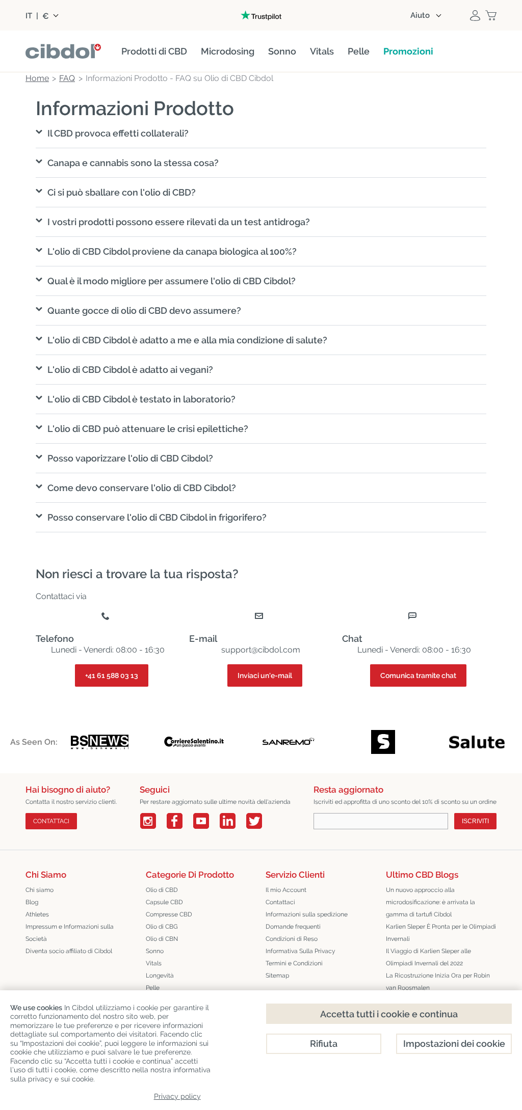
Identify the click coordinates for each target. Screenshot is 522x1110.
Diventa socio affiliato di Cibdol (68, 951)
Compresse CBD (169, 914)
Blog (31, 902)
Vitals (154, 963)
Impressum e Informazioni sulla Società (69, 932)
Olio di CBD (162, 890)
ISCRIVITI (475, 821)
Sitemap (277, 975)
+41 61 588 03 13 (111, 675)
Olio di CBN (162, 938)
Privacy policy (177, 1096)
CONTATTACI (51, 821)
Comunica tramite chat (418, 675)
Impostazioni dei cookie (454, 1043)
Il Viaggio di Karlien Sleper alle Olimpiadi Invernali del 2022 (428, 957)
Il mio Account (286, 890)
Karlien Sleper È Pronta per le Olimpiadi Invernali (441, 932)
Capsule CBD (164, 902)
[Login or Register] (475, 15)
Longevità (160, 975)
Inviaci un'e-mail (265, 675)
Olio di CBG (162, 926)
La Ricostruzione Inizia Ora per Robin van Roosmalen (438, 981)
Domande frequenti (293, 926)
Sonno (155, 951)
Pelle (153, 987)
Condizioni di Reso (292, 938)
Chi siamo (39, 890)
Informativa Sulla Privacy (300, 951)
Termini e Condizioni (294, 963)
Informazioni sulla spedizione (307, 914)
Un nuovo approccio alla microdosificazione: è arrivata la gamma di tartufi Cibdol (430, 902)
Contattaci (280, 902)
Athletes (37, 914)
